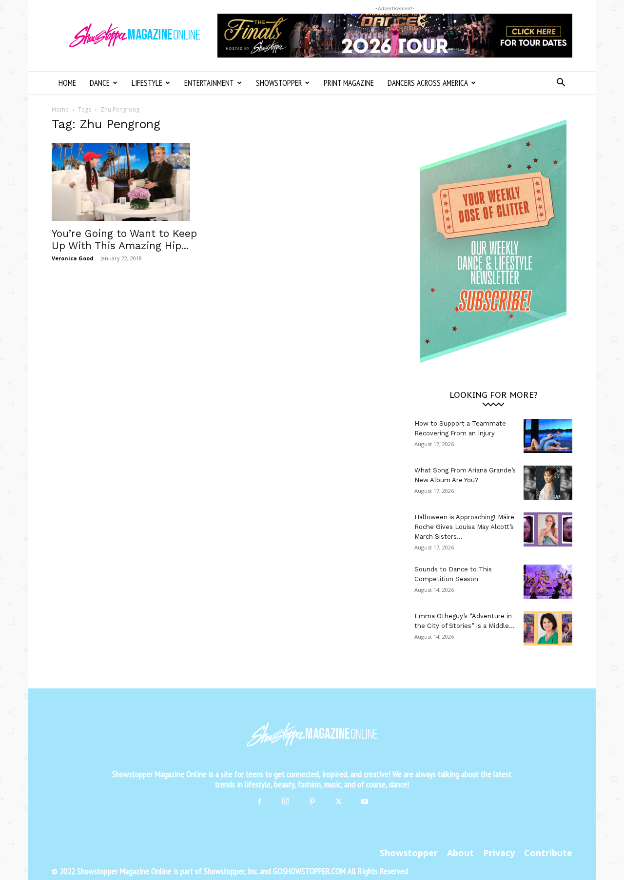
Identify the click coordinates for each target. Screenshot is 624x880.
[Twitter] (338, 802)
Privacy (499, 852)
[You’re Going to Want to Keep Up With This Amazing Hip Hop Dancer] (131, 182)
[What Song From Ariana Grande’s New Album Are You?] (548, 483)
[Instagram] (285, 801)
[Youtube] (364, 802)
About (460, 852)
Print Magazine (349, 83)
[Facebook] (259, 802)
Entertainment (209, 83)
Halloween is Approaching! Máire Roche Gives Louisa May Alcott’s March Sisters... (464, 526)
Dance (100, 83)
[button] (560, 83)
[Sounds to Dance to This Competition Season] (548, 582)
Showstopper (279, 83)
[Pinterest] (312, 802)
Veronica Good (73, 258)
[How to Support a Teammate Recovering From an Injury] (548, 436)
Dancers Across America (428, 83)
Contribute (548, 852)
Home (67, 83)
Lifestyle (147, 83)
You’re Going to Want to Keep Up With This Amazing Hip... (124, 239)
